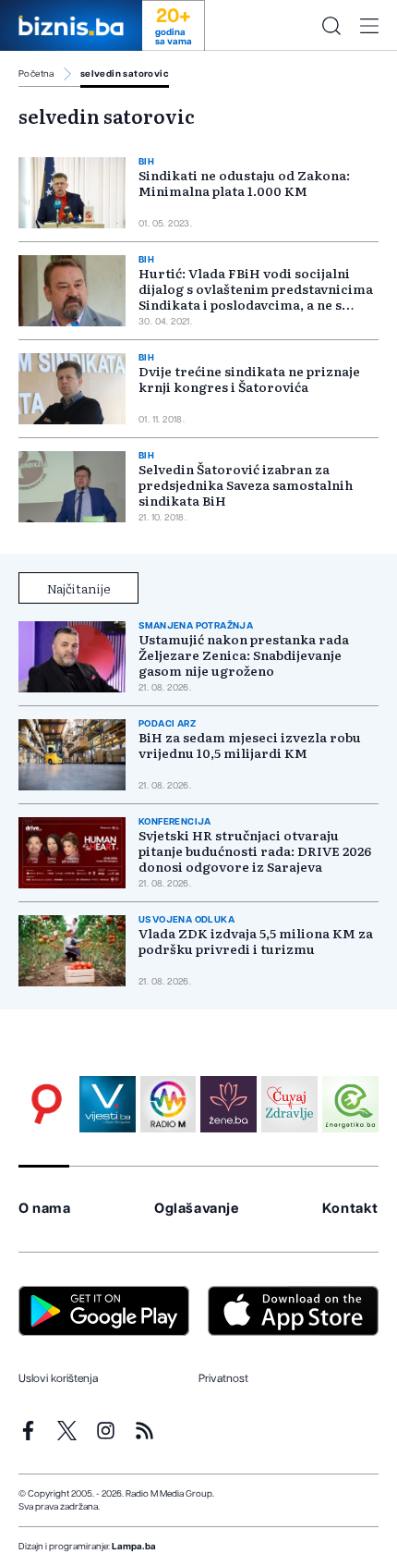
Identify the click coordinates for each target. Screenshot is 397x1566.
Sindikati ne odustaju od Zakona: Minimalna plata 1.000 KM (244, 182)
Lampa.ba (134, 1546)
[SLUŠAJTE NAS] (168, 1104)
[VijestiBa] (107, 1104)
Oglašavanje (196, 1209)
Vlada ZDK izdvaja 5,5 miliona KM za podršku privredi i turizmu (255, 941)
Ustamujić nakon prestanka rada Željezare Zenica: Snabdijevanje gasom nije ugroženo (243, 655)
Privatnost (223, 1378)
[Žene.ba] (228, 1104)
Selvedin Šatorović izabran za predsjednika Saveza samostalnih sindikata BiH (245, 484)
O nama (44, 1209)
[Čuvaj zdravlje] (289, 1104)
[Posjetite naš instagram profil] (105, 1430)
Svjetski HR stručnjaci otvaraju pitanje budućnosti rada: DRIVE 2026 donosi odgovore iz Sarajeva (254, 851)
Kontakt (350, 1209)
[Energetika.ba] (350, 1104)
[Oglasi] (46, 1104)
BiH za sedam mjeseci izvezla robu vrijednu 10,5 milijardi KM (249, 745)
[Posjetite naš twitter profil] (67, 1430)
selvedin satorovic (124, 74)
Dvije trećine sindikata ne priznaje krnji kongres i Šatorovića (249, 378)
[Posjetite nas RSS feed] (144, 1430)
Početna (36, 74)
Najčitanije (79, 588)
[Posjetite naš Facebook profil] (28, 1430)
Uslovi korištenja (58, 1378)
